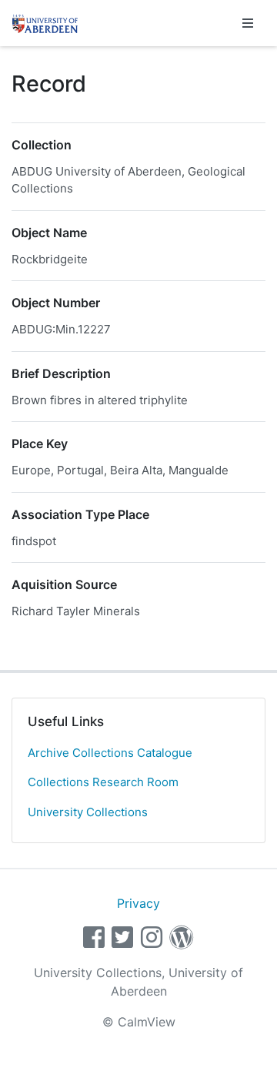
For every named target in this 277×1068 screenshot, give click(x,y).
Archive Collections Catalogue (110, 752)
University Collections (88, 812)
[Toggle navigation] (248, 23)
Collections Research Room (103, 782)
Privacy (138, 903)
